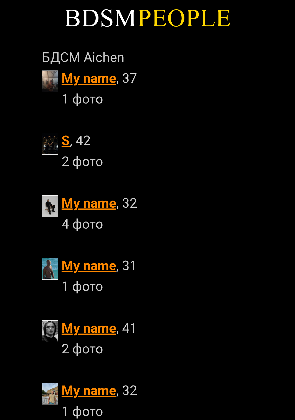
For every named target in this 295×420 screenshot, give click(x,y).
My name (89, 78)
